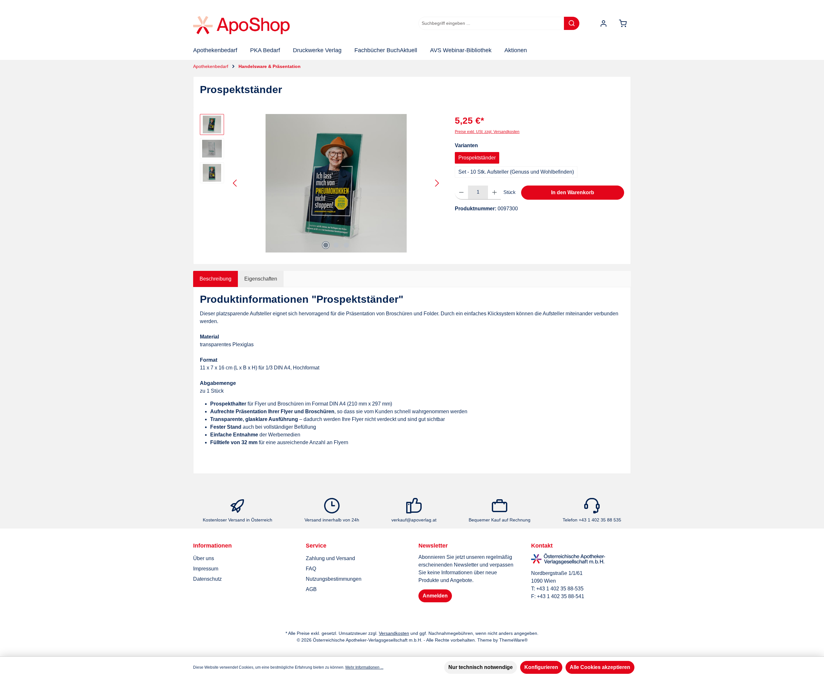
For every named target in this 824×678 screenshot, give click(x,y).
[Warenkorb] (623, 23)
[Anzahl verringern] (461, 193)
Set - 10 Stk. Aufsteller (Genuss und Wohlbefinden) (516, 172)
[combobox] (491, 23)
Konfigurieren (541, 667)
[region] (320, 183)
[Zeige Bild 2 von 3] (336, 245)
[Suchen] (571, 23)
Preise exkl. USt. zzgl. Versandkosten (487, 131)
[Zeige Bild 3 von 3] (346, 245)
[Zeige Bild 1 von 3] (325, 245)
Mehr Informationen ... (364, 667)
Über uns (203, 558)
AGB (311, 589)
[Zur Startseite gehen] (241, 25)
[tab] (215, 279)
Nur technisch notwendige (480, 667)
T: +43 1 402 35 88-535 (557, 588)
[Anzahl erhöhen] (494, 193)
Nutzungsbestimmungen (333, 579)
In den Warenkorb (572, 192)
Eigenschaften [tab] (260, 279)
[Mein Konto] (603, 23)
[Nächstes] (437, 183)
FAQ (311, 568)
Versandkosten (394, 633)
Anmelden (435, 595)
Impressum (205, 568)
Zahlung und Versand (330, 558)
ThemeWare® (513, 640)
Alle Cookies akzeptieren (600, 667)
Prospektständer (477, 157)
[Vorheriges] (235, 183)
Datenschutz (207, 579)
